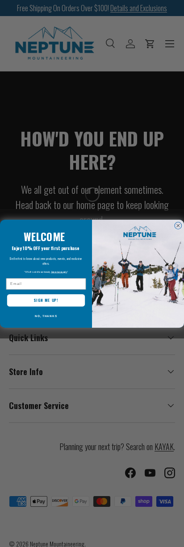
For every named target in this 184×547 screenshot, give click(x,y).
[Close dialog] (178, 225)
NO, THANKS (46, 315)
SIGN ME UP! (46, 300)
